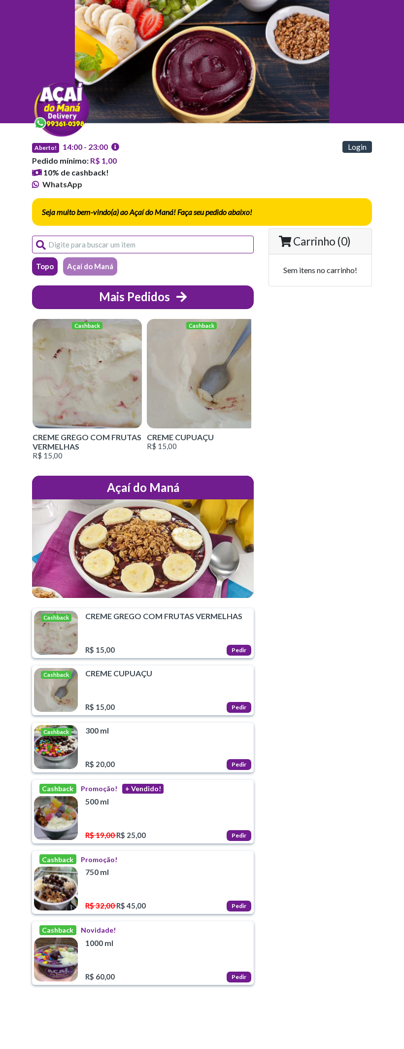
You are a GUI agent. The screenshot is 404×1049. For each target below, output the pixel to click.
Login (357, 146)
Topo (45, 266)
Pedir (239, 650)
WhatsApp (61, 184)
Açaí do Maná (90, 266)
